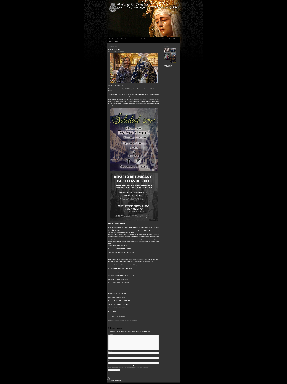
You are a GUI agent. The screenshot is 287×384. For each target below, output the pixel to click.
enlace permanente (133, 320)
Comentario (111, 334)
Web (109, 360)
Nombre (110, 351)
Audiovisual (127, 38)
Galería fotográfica (136, 38)
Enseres (159, 38)
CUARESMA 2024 (168, 66)
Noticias (122, 320)
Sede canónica (120, 38)
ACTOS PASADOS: (112, 46)
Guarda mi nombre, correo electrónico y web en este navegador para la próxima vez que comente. (128, 367)
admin (123, 51)
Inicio (110, 38)
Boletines (111, 41)
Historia (114, 38)
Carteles (116, 41)
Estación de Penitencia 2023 (168, 38)
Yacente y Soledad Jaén (116, 380)
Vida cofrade (143, 38)
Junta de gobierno (152, 38)
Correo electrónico (112, 356)
